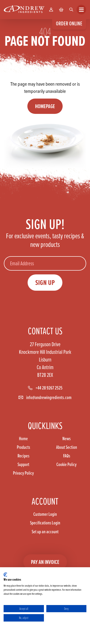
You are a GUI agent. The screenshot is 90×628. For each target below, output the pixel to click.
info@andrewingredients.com (49, 397)
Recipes (23, 455)
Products (23, 447)
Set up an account (45, 531)
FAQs (66, 455)
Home (23, 438)
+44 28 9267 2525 (49, 387)
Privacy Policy (23, 473)
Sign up (45, 282)
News (66, 438)
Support (23, 464)
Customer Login (45, 514)
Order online (69, 23)
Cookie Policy (66, 464)
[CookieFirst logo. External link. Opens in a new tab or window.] (5, 574)
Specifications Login (45, 522)
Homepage (45, 106)
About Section (66, 447)
